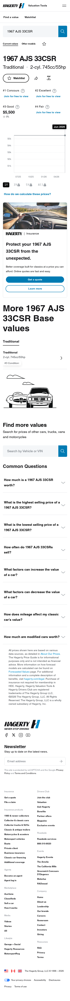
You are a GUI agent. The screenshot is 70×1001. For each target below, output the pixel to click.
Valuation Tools (37, 5)
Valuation (41, 802)
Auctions (8, 894)
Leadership (43, 906)
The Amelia (43, 862)
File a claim (10, 802)
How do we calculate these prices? (27, 194)
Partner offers (44, 816)
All (5, 931)
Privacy (41, 952)
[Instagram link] (20, 735)
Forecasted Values (19, 671)
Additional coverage (14, 862)
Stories (8, 926)
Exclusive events (46, 825)
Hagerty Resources (14, 949)
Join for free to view (16, 96)
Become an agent (13, 876)
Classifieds (10, 898)
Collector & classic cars (16, 820)
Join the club (43, 797)
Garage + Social (12, 944)
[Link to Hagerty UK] (20, 971)
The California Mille (47, 866)
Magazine (42, 821)
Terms (40, 957)
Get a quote (35, 279)
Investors (42, 929)
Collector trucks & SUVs (16, 825)
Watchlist (30, 17)
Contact (41, 925)
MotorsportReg (12, 953)
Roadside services (46, 839)
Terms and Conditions (25, 773)
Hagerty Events (45, 857)
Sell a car (9, 903)
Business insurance (14, 853)
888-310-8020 (44, 843)
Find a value (10, 17)
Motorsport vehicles (14, 839)
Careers (41, 916)
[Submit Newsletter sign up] (61, 761)
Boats (7, 843)
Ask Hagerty (43, 807)
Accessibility (40, 980)
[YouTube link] (28, 735)
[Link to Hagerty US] (6, 971)
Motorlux (41, 879)
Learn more (35, 288)
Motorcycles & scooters (16, 834)
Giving (40, 934)
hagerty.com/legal (34, 678)
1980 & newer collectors (16, 816)
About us (41, 902)
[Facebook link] (6, 735)
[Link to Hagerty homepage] (22, 725)
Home (40, 897)
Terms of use (20, 986)
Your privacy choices (21, 980)
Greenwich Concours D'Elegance (48, 872)
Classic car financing (15, 857)
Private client (11, 848)
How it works (10, 908)
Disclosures (54, 980)
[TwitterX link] (13, 735)
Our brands (43, 911)
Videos (7, 921)
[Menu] (64, 5)
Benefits (41, 811)
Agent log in (10, 880)
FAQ (39, 948)
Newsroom (42, 920)
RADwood (42, 883)
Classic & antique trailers (17, 829)
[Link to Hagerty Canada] (13, 971)
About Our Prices (50, 653)
